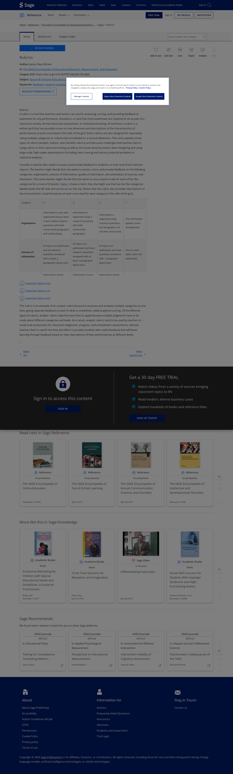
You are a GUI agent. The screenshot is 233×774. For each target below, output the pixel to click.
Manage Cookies (81, 96)
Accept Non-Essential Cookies (149, 96)
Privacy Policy (132, 88)
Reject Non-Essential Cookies (117, 96)
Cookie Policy (145, 88)
